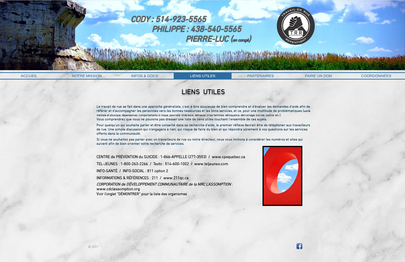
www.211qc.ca (176, 178)
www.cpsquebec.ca (228, 157)
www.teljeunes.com (211, 164)
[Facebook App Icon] (299, 246)
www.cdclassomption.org (118, 189)
